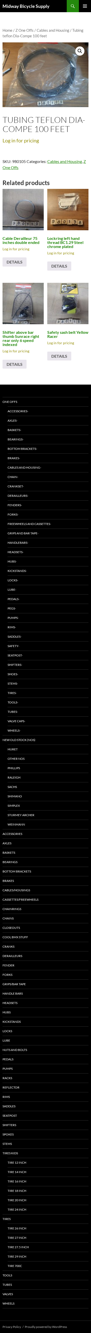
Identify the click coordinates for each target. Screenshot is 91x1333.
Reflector (11, 1087)
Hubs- (12, 561)
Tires (7, 1219)
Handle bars (13, 993)
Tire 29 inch (17, 1256)
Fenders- (15, 505)
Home (7, 30)
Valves (8, 1294)
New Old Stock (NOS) (19, 740)
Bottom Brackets (17, 871)
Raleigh (14, 777)
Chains (8, 918)
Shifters (9, 1125)
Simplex (14, 806)
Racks (7, 1078)
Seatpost (10, 1115)
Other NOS (16, 759)
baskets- (14, 430)
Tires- (12, 693)
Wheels (8, 1303)
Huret (13, 749)
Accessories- (18, 411)
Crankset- (16, 486)
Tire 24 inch (17, 1209)
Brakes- (14, 458)
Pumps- (13, 618)
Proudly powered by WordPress (46, 1327)
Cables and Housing (53, 30)
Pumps (8, 1069)
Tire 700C (15, 1266)
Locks (7, 1031)
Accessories (12, 834)
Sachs (12, 787)
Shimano (15, 796)
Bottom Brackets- (22, 449)
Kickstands (12, 1022)
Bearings (10, 862)
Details (14, 261)
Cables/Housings (16, 890)
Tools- (13, 702)
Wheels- (14, 730)
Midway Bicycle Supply (26, 6)
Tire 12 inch (17, 1162)
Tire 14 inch (17, 1172)
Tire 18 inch (17, 1191)
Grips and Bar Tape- (23, 533)
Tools (7, 1275)
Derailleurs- (18, 496)
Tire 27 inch (17, 1238)
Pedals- (13, 599)
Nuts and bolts (15, 1050)
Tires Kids (10, 1153)
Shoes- (13, 674)
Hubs (7, 1012)
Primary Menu (85, 6)
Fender (8, 965)
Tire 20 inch (17, 1200)
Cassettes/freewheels (20, 899)
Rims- (12, 627)
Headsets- (16, 552)
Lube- (12, 589)
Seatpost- (15, 655)
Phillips (14, 768)
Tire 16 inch (17, 1181)
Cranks (8, 946)
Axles (7, 843)
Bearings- (16, 439)
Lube (6, 1040)
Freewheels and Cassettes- (29, 524)
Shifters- (15, 665)
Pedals (8, 1059)
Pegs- (12, 608)
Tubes (7, 1285)
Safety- (13, 646)
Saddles (9, 1106)
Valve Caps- (16, 721)
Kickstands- (17, 571)
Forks (7, 975)
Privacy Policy (12, 1327)
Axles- (12, 420)
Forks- (13, 514)
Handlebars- (18, 543)
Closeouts (11, 928)
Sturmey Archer (21, 815)
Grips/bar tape (14, 984)
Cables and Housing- (24, 467)
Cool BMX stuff (15, 937)
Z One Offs (24, 30)
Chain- (13, 477)
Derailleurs (12, 956)
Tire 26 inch (17, 1228)
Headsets (10, 1003)
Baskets (9, 852)
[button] (79, 51)
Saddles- (14, 636)
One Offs (10, 402)
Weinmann (16, 824)
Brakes (8, 881)
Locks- (13, 580)
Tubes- (13, 712)
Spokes (8, 1134)
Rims (6, 1097)
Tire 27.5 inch (18, 1247)
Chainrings (12, 909)
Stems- (13, 683)
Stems (7, 1144)
